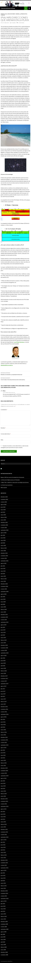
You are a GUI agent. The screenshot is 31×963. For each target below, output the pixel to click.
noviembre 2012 (4, 832)
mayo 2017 (3, 693)
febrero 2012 (4, 855)
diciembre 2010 (4, 890)
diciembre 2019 (4, 614)
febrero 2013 (4, 824)
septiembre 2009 (4, 929)
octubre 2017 (4, 681)
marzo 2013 (3, 821)
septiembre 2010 (4, 898)
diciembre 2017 (4, 676)
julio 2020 (3, 596)
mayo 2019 (3, 632)
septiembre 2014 (4, 775)
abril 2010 (3, 911)
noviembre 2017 (4, 678)
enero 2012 (3, 857)
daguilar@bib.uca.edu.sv (7, 365)
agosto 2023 (3, 504)
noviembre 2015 (4, 739)
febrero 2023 (4, 517)
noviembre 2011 (4, 862)
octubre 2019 (4, 619)
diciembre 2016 (4, 706)
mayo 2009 (3, 939)
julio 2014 (3, 780)
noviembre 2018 (4, 647)
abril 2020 (3, 604)
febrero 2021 (4, 578)
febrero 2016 (4, 732)
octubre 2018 (4, 650)
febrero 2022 (4, 548)
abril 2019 (3, 635)
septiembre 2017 (4, 683)
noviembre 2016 (4, 709)
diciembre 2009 (4, 921)
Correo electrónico (6, 433)
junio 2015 (3, 752)
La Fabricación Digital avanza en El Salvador (10, 479)
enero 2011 (3, 888)
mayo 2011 (3, 878)
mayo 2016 (3, 724)
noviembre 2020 (4, 586)
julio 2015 (3, 750)
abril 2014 (3, 788)
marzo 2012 (3, 852)
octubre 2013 (4, 803)
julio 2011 (3, 873)
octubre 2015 (4, 742)
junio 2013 (3, 814)
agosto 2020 (3, 594)
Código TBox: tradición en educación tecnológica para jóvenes (15, 482)
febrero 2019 (4, 640)
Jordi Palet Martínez (19, 342)
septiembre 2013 (4, 806)
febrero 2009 (4, 947)
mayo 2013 (3, 816)
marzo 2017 (3, 699)
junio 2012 (3, 844)
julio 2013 (3, 811)
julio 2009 (3, 934)
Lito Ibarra (13, 22)
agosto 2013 (3, 809)
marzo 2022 (3, 545)
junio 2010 (3, 906)
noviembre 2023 (4, 499)
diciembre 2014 (4, 768)
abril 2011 (3, 880)
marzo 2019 (3, 637)
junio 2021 (3, 568)
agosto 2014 (3, 778)
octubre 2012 (4, 834)
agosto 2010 (3, 901)
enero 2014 (3, 796)
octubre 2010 (4, 896)
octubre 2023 (4, 502)
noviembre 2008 (4, 954)
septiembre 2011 (4, 867)
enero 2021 (3, 581)
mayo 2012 (3, 847)
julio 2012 (3, 842)
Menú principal (29, 8)
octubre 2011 (4, 865)
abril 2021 (3, 573)
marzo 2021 (3, 576)
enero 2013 (3, 826)
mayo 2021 (3, 571)
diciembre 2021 (4, 553)
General (18, 13)
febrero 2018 (4, 670)
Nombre (3, 428)
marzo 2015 (3, 760)
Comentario (4, 409)
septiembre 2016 (4, 714)
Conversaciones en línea (8, 8)
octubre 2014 (4, 773)
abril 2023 (3, 512)
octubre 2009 (4, 926)
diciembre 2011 (4, 860)
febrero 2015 (4, 763)
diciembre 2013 (4, 798)
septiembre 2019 (4, 622)
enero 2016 (3, 734)
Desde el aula (4, 13)
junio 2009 (3, 936)
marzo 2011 (3, 883)
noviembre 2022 (4, 525)
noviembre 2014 (4, 770)
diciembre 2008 (4, 952)
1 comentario (21, 22)
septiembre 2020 (4, 591)
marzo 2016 (3, 729)
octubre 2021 (4, 558)
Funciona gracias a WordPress (6, 961)
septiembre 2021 (4, 560)
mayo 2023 (3, 509)
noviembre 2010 (4, 893)
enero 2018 (3, 673)
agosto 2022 (3, 532)
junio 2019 (3, 629)
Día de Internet (11, 13)
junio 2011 (3, 875)
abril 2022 (3, 543)
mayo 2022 (3, 540)
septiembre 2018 (4, 653)
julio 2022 (3, 535)
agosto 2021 (3, 563)
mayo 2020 (3, 601)
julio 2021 (3, 566)
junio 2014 (3, 783)
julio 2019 (3, 627)
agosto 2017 (3, 686)
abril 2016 (3, 727)
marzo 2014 (3, 791)
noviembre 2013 (4, 801)
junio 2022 (3, 537)
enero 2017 (3, 704)
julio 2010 (3, 903)
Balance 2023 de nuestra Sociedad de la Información (12, 477)
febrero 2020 (4, 609)
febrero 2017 (4, 701)
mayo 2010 (3, 908)
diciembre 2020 (4, 583)
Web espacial (4, 487)
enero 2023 (3, 519)
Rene (4, 390)
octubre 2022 (4, 527)
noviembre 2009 (4, 924)
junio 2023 (3, 507)
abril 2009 (3, 942)
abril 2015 (3, 757)
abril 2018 (3, 665)
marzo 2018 (3, 668)
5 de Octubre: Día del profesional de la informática (13, 378)
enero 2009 (3, 949)
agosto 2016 (3, 716)
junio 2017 (3, 691)
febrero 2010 (4, 916)
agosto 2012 (3, 839)
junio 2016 (3, 722)
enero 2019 (3, 642)
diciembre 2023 (4, 496)
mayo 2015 (3, 755)
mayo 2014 (3, 786)
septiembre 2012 (4, 837)
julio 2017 (3, 688)
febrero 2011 (4, 885)
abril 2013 (3, 819)
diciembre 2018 (4, 645)
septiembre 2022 (4, 530)
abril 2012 (3, 850)
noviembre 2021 (4, 555)
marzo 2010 (3, 913)
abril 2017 (3, 696)
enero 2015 (3, 765)
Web (2, 439)
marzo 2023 (3, 514)
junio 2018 (3, 660)
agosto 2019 (3, 624)
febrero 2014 (4, 793)
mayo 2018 (3, 663)
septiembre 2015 (4, 745)
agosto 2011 (3, 870)
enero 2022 (3, 550)
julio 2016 (3, 719)
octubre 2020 (4, 589)
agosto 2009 (3, 931)
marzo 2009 (3, 944)
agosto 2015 (3, 747)
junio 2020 (3, 599)
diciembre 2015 (4, 737)
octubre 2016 (4, 711)
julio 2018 (3, 658)
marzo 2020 (3, 606)
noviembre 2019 (4, 617)
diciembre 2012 (4, 829)
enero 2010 (3, 919)
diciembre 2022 (4, 522)
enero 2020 (3, 612)
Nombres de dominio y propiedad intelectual (11, 373)
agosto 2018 (3, 655)
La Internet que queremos (7, 485)
